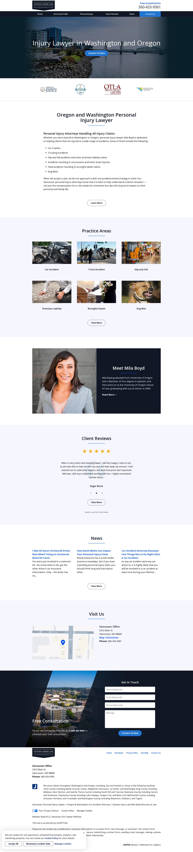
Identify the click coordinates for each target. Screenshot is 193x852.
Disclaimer (119, 753)
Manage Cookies (84, 810)
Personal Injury (86, 14)
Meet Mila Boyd (129, 368)
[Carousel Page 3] (102, 493)
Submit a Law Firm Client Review (96, 512)
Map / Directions (108, 637)
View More (96, 322)
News (132, 14)
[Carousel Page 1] (91, 493)
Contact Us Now (96, 53)
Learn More (96, 203)
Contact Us (150, 14)
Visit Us (96, 614)
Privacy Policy (132, 753)
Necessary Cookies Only (38, 843)
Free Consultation (150, 3)
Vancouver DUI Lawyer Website (66, 816)
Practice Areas (96, 231)
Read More (108, 394)
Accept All (13, 843)
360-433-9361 (149, 7)
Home (40, 14)
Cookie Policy (67, 810)
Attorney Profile (61, 14)
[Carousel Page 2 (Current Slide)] (96, 493)
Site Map (144, 753)
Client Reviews (112, 14)
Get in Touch (130, 682)
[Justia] (34, 786)
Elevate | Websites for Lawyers (142, 844)
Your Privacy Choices (49, 810)
